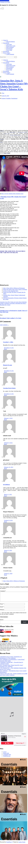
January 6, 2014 (8, 550)
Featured (3, 98)
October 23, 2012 (8, 520)
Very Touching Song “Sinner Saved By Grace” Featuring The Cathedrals (11, 665)
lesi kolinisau (6, 484)
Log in (4, 751)
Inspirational (14, 98)
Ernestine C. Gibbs (8, 342)
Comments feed (7, 754)
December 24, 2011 (9, 393)
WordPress (9, 842)
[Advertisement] (14, 24)
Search (1, 619)
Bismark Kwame (7, 365)
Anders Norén (21, 842)
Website (2, 609)
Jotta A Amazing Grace (6, 303)
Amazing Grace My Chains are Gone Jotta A (11, 302)
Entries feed (6, 753)
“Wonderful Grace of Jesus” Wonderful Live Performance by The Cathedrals (11, 657)
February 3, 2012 (8, 418)
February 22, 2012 (8, 467)
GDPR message (10, 54)
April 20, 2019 (5, 95)
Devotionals (6, 51)
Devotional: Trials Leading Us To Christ (10, 318)
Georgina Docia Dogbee (9, 388)
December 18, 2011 (9, 370)
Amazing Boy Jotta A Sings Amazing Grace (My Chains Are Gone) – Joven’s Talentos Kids (14, 85)
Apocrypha (9, 44)
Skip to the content (4, 0)
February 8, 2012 (8, 442)
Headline (8, 98)
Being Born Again (10, 45)
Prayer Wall (9, 50)
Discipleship (6, 43)
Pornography (9, 48)
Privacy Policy (6, 53)
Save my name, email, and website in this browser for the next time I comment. (13, 613)
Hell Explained (10, 47)
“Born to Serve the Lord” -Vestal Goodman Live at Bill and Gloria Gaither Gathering (13, 674)
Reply (5, 349)
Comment (3, 591)
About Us (5, 40)
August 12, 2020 (8, 573)
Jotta (23, 302)
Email (2, 606)
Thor (3, 93)
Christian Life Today (5, 2)
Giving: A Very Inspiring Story (10, 291)
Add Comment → (4, 324)
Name (2, 604)
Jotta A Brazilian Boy (17, 303)
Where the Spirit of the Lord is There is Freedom (15, 289)
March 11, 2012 (8, 494)
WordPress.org (6, 756)
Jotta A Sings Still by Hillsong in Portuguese (14, 288)
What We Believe (10, 41)
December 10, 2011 (9, 347)
